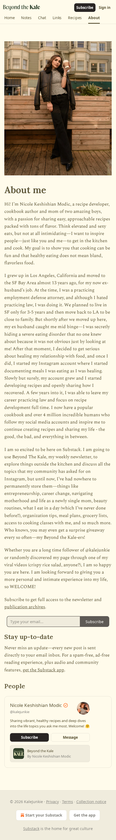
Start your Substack (43, 815)
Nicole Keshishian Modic (36, 705)
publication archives (24, 606)
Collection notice (91, 801)
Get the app (84, 815)
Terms (67, 801)
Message (70, 737)
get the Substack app (43, 670)
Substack (31, 828)
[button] (9, 18)
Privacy (52, 801)
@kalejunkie (19, 711)
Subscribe (84, 7)
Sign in (105, 7)
